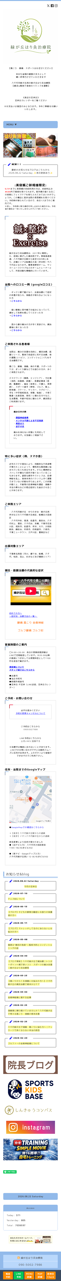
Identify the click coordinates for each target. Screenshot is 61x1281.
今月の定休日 (30, 886)
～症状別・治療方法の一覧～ (23, 616)
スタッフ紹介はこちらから (22, 669)
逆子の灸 (20, 426)
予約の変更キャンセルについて (30, 713)
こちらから (16, 301)
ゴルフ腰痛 (25, 630)
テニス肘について (16, 898)
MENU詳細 (29, 1275)
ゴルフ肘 (37, 630)
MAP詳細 (40, 1275)
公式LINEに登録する (30, 741)
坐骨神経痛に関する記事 (19, 997)
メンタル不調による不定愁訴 (29, 420)
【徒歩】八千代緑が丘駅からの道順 (28, 833)
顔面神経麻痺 (22, 417)
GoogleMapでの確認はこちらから (27, 827)
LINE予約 (18, 1275)
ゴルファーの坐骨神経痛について (24, 1043)
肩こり (28, 622)
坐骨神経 (38, 622)
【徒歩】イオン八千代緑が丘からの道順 (30, 836)
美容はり (20, 423)
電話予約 (8, 1275)
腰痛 (20, 622)
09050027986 (30, 729)
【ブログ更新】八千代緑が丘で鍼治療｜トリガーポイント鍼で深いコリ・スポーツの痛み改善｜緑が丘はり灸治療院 (30, 964)
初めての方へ (15, 613)
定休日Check (50, 1275)
